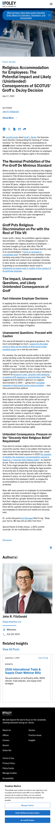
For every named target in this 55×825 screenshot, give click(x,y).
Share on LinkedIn (4, 129)
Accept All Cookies (27, 820)
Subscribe (7, 750)
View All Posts (11, 649)
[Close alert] (49, 15)
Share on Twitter (9, 129)
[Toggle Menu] (51, 4)
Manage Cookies (27, 805)
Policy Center (8, 768)
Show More (8, 117)
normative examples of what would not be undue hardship (24, 384)
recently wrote (12, 137)
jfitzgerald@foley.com (12, 621)
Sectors (32, 730)
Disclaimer (7, 540)
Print (14, 129)
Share (24, 129)
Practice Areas (35, 735)
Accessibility (8, 778)
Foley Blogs (9, 62)
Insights (32, 740)
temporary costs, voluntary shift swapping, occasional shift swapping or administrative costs (26, 375)
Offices (6, 735)
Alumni (6, 745)
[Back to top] (50, 548)
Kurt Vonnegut (26, 518)
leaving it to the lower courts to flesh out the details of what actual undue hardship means (25, 346)
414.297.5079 (13, 634)
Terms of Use (8, 758)
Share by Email (19, 129)
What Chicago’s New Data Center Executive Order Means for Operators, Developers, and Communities (26, 15)
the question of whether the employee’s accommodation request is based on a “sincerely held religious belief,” (27, 457)
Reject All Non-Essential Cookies (27, 813)
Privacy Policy (9, 763)
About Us (7, 730)
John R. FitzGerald (11, 111)
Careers (6, 740)
